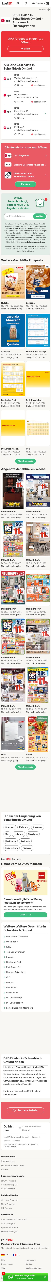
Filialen (35, 1137)
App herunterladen (9, 1227)
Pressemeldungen (9, 1231)
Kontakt (29, 1264)
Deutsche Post (13, 962)
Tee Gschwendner (15, 952)
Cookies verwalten (34, 1268)
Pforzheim (33, 834)
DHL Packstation (14, 1002)
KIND (8, 946)
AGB (3, 1268)
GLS (8, 977)
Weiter (39, 216)
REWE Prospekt (8, 1189)
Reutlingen (10, 841)
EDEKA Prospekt (8, 1181)
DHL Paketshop (14, 997)
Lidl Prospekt (6, 1208)
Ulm (7, 834)
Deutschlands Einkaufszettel (13, 1219)
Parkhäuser (11, 987)
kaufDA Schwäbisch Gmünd (16, 1137)
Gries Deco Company (17, 936)
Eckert (9, 957)
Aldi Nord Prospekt (9, 1200)
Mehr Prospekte (25, 461)
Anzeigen (42, 9)
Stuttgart (9, 827)
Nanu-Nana (12, 992)
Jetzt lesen (25, 915)
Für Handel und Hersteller (12, 1165)
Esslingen (25, 841)
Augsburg (37, 827)
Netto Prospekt (8, 1204)
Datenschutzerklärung (36, 242)
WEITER (25, 48)
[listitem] (13, 287)
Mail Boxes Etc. (14, 967)
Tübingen (27, 848)
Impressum (31, 1260)
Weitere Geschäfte (12, 1141)
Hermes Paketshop (15, 972)
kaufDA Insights (8, 1223)
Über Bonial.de (7, 1161)
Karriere (4, 1169)
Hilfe (3, 1260)
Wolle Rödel (12, 941)
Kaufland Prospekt (9, 1185)
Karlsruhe (23, 827)
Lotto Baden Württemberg (19, 1007)
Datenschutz (7, 1264)
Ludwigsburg (11, 848)
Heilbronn (18, 834)
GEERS (9, 982)
